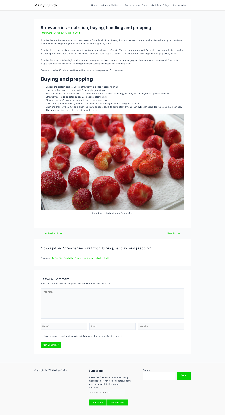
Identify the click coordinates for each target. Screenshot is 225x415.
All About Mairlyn (109, 5)
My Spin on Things (160, 5)
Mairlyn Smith (45, 5)
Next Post (173, 233)
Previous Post (53, 233)
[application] (119, 5)
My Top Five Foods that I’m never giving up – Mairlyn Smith (80, 258)
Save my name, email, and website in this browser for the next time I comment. (83, 336)
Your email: (94, 387)
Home (94, 5)
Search (146, 370)
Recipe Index (179, 5)
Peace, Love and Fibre (136, 5)
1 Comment (46, 33)
